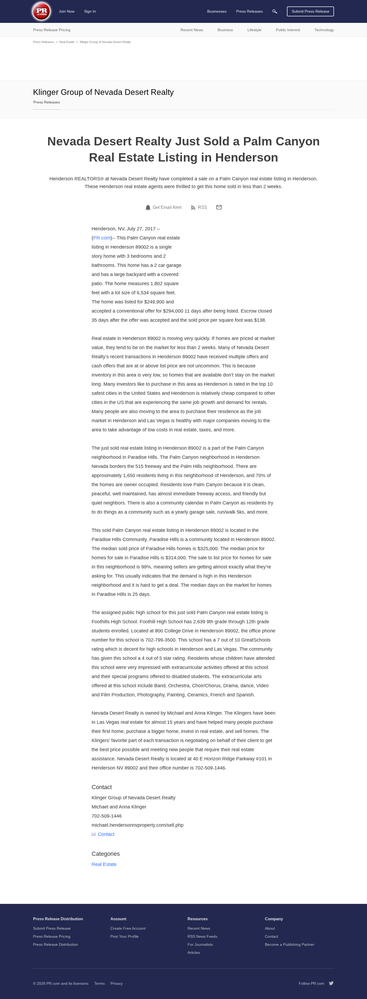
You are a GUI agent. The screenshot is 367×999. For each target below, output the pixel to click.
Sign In (90, 11)
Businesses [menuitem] (216, 11)
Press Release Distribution (55, 944)
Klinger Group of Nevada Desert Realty (105, 42)
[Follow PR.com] (329, 983)
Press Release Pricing (51, 936)
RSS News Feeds (202, 936)
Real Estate (66, 42)
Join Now (66, 11)
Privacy (116, 983)
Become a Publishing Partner (289, 944)
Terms (99, 983)
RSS (202, 207)
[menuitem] (274, 11)
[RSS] (194, 207)
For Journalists (200, 944)
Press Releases (43, 42)
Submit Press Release (310, 11)
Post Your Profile (124, 936)
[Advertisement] (183, 62)
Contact (106, 834)
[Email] (219, 207)
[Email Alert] (149, 207)
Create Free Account (128, 928)
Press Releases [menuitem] (249, 11)
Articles (194, 952)
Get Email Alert (167, 207)
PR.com (101, 238)
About (270, 928)
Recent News (199, 928)
